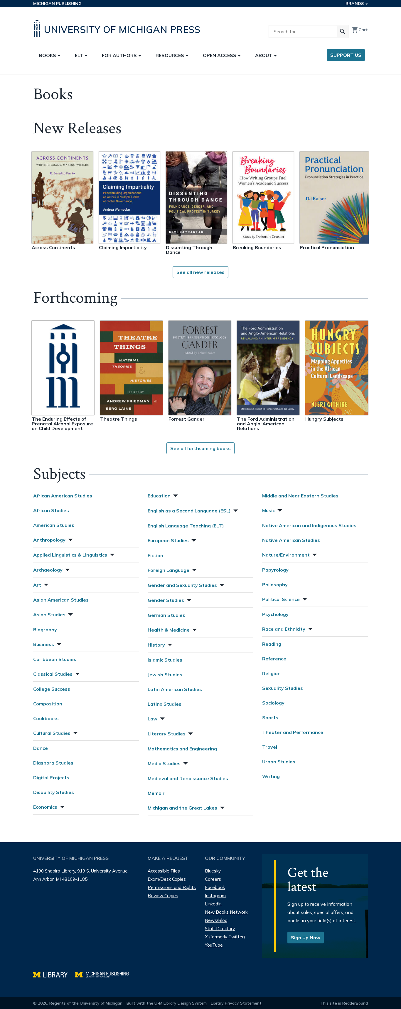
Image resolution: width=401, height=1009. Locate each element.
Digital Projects (51, 777)
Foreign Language (168, 570)
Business (43, 644)
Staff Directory (220, 928)
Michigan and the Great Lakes (182, 808)
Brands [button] (355, 3)
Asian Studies (49, 614)
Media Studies (164, 763)
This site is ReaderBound (344, 1003)
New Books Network (226, 912)
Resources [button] (170, 55)
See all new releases (200, 272)
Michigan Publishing (57, 3)
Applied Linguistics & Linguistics (70, 555)
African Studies (51, 510)
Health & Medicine (169, 630)
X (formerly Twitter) (225, 937)
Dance (40, 748)
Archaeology (48, 570)
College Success (51, 689)
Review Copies (163, 895)
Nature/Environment (286, 555)
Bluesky (213, 871)
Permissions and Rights (172, 887)
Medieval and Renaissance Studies (188, 778)
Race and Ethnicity (283, 629)
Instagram (215, 895)
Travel (269, 747)
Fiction (155, 555)
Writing (271, 776)
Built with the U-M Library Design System (167, 1003)
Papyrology (275, 570)
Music (268, 510)
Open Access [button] (220, 55)
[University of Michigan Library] (54, 974)
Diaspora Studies (53, 763)
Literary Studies (167, 734)
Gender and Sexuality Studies (182, 585)
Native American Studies (291, 540)
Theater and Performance (292, 732)
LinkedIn (213, 904)
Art (37, 585)
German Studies (166, 615)
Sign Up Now (305, 937)
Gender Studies (166, 600)
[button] (70, 539)
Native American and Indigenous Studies (309, 525)
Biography (45, 629)
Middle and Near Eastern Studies (300, 496)
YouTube (214, 945)
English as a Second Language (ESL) (189, 511)
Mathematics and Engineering (182, 749)
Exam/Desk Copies (167, 879)
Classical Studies (53, 674)
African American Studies (62, 496)
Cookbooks (46, 718)
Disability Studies (53, 792)
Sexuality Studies (282, 688)
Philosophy (275, 584)
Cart (359, 29)
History (156, 645)
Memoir (156, 793)
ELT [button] (79, 55)
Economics (45, 807)
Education (159, 496)
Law (152, 719)
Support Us (345, 55)
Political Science (281, 599)
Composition (47, 704)
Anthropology (49, 540)
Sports (270, 717)
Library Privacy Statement (236, 1003)
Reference (274, 659)
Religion (271, 673)
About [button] (264, 55)
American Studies (53, 525)
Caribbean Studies (54, 659)
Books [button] (48, 55)
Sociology (273, 703)
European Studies (168, 540)
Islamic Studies (165, 660)
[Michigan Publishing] (104, 974)
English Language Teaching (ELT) (186, 526)
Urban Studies (278, 762)
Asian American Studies (61, 600)
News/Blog (216, 920)
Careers (213, 879)
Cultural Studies (51, 733)
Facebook (215, 887)
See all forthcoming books (200, 448)
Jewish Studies (165, 674)
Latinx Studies (164, 704)
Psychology (275, 614)
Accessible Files (164, 871)
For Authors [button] (120, 55)
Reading (271, 644)
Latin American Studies (175, 689)
